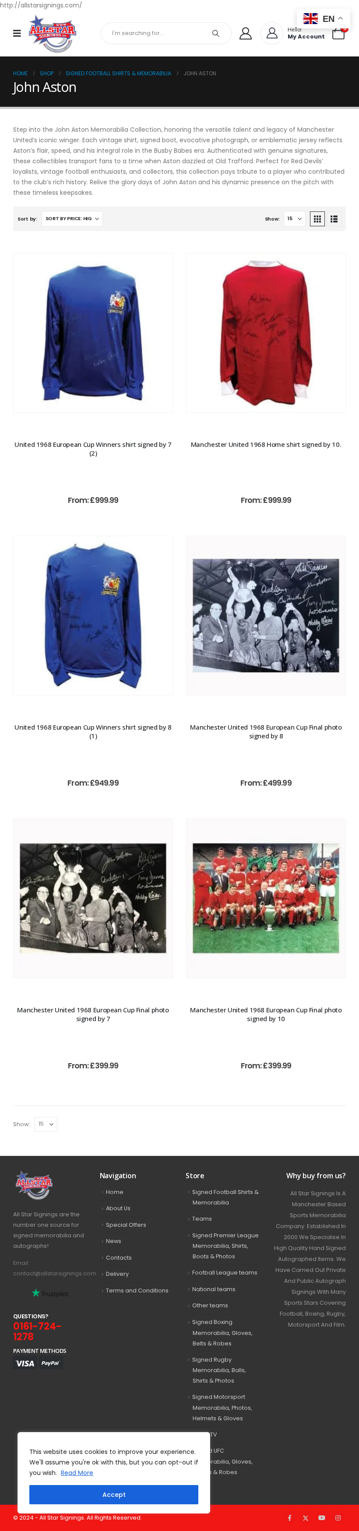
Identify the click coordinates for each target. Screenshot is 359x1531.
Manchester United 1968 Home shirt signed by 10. (266, 444)
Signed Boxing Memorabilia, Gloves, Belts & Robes (222, 1332)
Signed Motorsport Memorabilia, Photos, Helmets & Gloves (222, 1407)
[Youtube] (322, 1518)
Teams (202, 1218)
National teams (214, 1289)
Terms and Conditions (137, 1290)
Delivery (117, 1274)
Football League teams (224, 1272)
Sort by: (27, 218)
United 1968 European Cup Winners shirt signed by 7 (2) (92, 448)
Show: (272, 218)
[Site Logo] (52, 33)
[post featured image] (93, 332)
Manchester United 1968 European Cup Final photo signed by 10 (265, 1014)
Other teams (210, 1305)
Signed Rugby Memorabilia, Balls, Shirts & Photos (219, 1370)
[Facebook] (289, 1518)
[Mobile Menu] (20, 33)
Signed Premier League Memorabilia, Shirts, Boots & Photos (225, 1246)
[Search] (216, 33)
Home (114, 1192)
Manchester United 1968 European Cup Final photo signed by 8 (265, 731)
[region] (114, 1472)
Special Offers (126, 1225)
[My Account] (245, 33)
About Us (118, 1208)
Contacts (119, 1257)
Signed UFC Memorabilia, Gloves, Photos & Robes (222, 1461)
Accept (114, 1494)
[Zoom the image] (50, 1176)
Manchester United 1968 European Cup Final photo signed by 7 (93, 1014)
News (113, 1241)
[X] (306, 1518)
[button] (317, 218)
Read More (77, 1472)
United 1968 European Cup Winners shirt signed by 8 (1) (92, 731)
